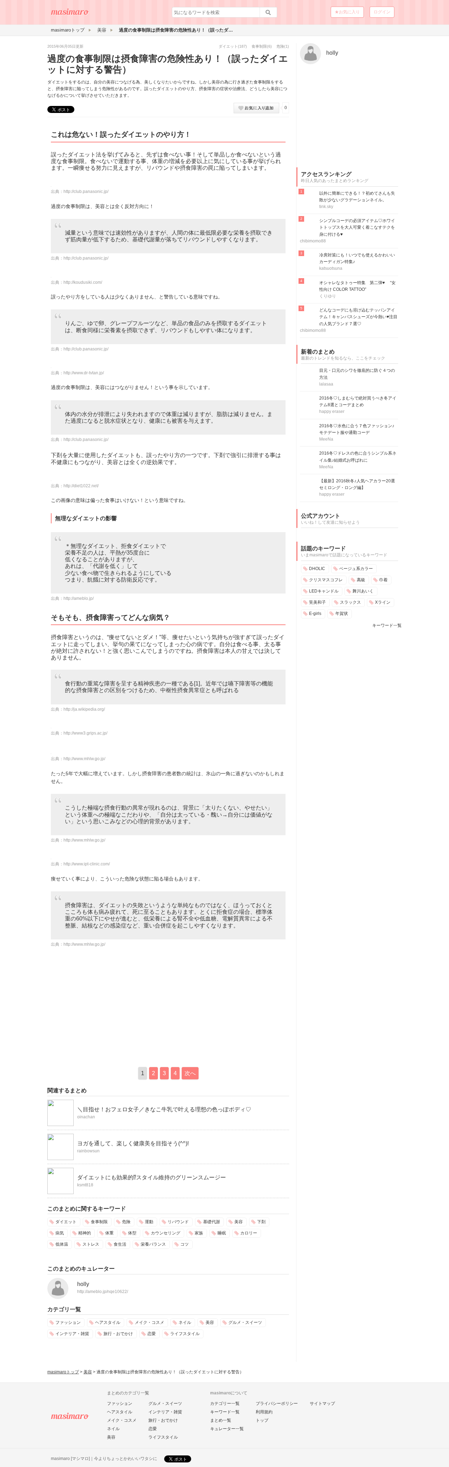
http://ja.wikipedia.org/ (84, 709)
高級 (361, 579)
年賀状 (341, 613)
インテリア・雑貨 (72, 1333)
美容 (238, 1221)
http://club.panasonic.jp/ (85, 191)
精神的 (84, 1233)
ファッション (68, 1322)
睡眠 (221, 1233)
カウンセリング (165, 1233)
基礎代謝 (211, 1221)
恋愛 (151, 1333)
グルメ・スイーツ (245, 1322)
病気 (59, 1233)
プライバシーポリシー (277, 1403)
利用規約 (264, 1411)
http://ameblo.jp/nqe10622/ (102, 1291)
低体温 (61, 1244)
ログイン (382, 11)
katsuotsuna (330, 268)
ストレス (90, 1244)
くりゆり (327, 296)
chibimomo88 (313, 241)
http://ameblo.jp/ (78, 598)
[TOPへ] (70, 14)
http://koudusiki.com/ (82, 282)
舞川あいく (363, 591)
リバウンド (178, 1221)
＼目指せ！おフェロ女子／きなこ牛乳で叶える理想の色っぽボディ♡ (164, 1109)
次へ (190, 1073)
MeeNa (326, 439)
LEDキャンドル (324, 591)
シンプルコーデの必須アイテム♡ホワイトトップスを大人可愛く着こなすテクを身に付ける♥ (357, 227)
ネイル (185, 1322)
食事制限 (259, 46)
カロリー (248, 1233)
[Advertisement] (106, 1006)
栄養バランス (153, 1244)
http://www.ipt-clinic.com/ (86, 864)
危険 (280, 46)
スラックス (350, 602)
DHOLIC (317, 568)
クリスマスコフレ (326, 579)
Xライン (382, 602)
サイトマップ (322, 1403)
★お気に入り (347, 11)
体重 (109, 1233)
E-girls (315, 613)
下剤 (261, 1221)
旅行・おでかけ (118, 1333)
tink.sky (326, 206)
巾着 (383, 579)
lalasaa (326, 384)
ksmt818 (85, 1185)
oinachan (86, 1116)
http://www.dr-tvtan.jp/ (83, 372)
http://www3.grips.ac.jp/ (85, 733)
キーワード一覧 (387, 625)
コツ (184, 1244)
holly (83, 1284)
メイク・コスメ (149, 1322)
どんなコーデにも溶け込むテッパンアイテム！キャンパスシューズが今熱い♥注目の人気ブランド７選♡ (358, 317)
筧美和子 (317, 602)
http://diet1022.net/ (81, 485)
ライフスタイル (185, 1333)
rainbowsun (88, 1150)
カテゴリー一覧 (225, 1403)
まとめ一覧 (220, 1420)
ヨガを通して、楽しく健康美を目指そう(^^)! (133, 1143)
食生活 (120, 1244)
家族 (199, 1233)
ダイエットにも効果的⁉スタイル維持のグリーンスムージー (151, 1177)
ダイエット (228, 46)
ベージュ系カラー (356, 568)
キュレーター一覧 (227, 1428)
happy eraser (331, 411)
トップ (262, 1420)
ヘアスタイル (107, 1322)
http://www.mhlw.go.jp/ (84, 758)
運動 (149, 1221)
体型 (132, 1233)
